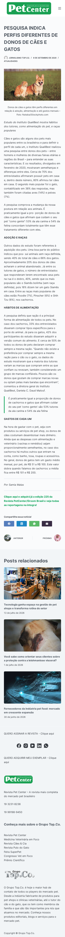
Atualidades (11, 61)
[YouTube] (32, 745)
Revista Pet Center (15, 835)
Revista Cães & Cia (15, 843)
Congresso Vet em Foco (18, 856)
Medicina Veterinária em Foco (21, 839)
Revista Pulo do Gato (16, 847)
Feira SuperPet (12, 851)
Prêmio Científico (14, 860)
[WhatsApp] (34, 523)
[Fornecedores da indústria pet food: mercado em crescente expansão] (32, 687)
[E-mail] (47, 523)
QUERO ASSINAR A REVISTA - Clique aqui (29, 733)
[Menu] (59, 8)
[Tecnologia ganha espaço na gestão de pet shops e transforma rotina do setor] (32, 583)
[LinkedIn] (22, 523)
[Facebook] (9, 523)
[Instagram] (26, 745)
